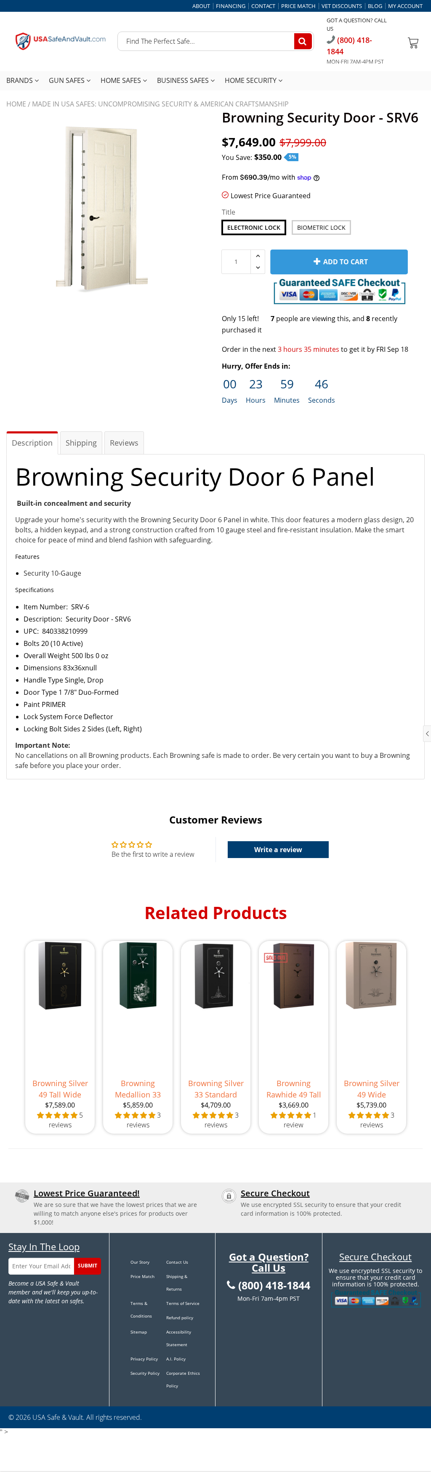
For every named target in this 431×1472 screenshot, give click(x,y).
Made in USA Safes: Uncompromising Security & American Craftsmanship (160, 104)
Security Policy (145, 1373)
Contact (263, 6)
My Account (405, 6)
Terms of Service (183, 1303)
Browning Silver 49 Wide (371, 1089)
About (201, 6)
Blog (375, 6)
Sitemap (138, 1332)
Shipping (81, 443)
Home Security (251, 80)
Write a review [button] (278, 849)
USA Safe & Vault (57, 1417)
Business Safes (183, 80)
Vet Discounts (342, 6)
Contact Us (177, 1262)
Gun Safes (67, 80)
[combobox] (215, 41)
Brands (20, 80)
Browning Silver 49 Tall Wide (60, 1089)
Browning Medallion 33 (138, 1089)
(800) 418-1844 (274, 1285)
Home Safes (122, 80)
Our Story (139, 1262)
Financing (230, 6)
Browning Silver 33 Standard (216, 1089)
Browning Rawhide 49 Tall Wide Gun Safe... (293, 1089)
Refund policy (179, 1318)
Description (32, 443)
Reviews (124, 443)
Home (16, 104)
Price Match (298, 6)
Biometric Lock (321, 227)
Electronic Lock (253, 227)
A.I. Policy (176, 1359)
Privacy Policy (144, 1359)
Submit (87, 1265)
